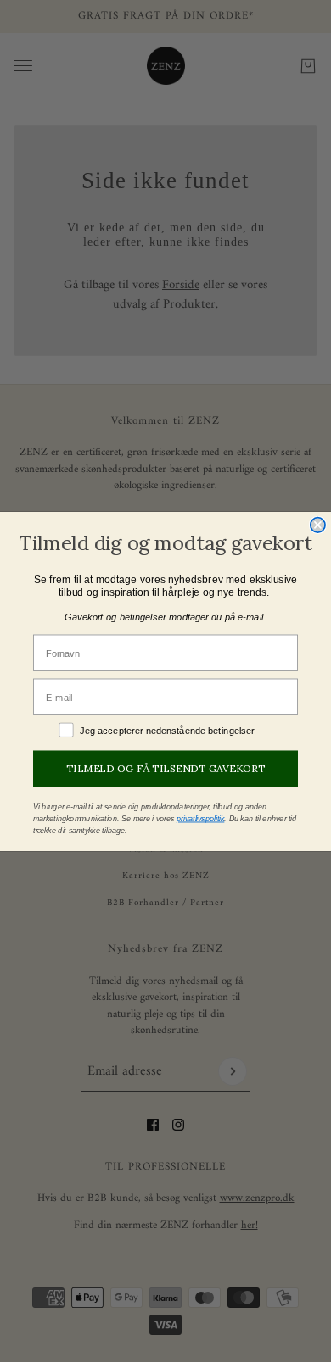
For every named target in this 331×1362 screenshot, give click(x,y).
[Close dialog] (318, 524)
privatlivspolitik (200, 818)
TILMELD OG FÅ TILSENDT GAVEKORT (166, 769)
